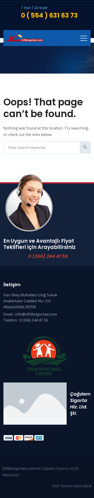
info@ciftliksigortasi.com (36, 314)
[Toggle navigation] (83, 38)
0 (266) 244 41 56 (48, 256)
